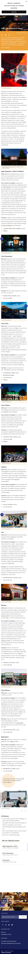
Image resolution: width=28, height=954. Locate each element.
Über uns (3, 932)
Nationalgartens (7, 187)
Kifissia (12, 741)
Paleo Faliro (4, 704)
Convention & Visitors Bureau (8, 941)
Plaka (16, 328)
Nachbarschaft (5, 616)
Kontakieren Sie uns (6, 934)
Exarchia (13, 537)
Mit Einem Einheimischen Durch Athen (10, 943)
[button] (2, 35)
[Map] (14, 879)
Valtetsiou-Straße (5, 640)
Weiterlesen (5, 850)
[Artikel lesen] (25, 847)
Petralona (16, 479)
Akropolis (5, 412)
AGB (2, 951)
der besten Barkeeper (6, 225)
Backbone (8, 952)
